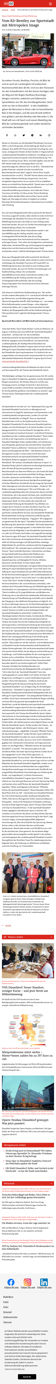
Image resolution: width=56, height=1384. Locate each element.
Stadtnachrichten (10, 1317)
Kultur (5, 1307)
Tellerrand (7, 1322)
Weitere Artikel (15, 937)
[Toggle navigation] (50, 3)
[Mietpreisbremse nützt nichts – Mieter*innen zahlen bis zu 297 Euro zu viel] (28, 1030)
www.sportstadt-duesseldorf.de (14, 361)
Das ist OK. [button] (27, 1377)
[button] (7, 135)
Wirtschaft (9, 1183)
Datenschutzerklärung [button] (14, 1369)
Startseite (5, 10)
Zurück (8, 925)
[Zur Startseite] (9, 4)
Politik (13, 10)
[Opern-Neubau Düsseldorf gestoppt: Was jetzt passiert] (28, 1093)
